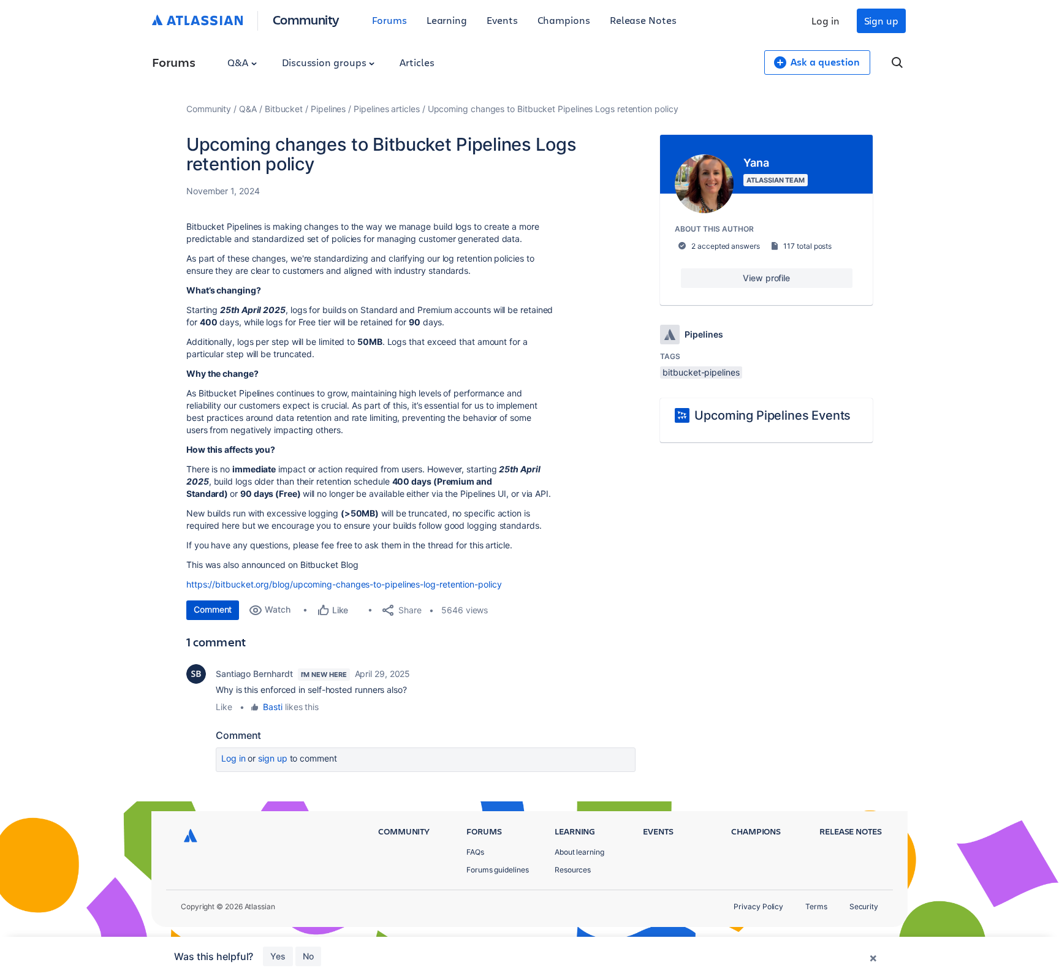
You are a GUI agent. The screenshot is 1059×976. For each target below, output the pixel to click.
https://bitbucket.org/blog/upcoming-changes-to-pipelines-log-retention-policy (344, 584)
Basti (273, 707)
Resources (573, 869)
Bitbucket (284, 109)
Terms (816, 906)
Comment (213, 609)
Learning (447, 19)
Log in (825, 20)
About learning (579, 852)
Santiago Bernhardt (254, 673)
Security (863, 906)
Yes (278, 956)
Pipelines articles (387, 109)
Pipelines (328, 109)
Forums (389, 19)
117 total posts (807, 246)
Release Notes (643, 19)
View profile (766, 278)
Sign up (881, 20)
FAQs (475, 852)
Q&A (239, 62)
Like (224, 707)
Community (306, 19)
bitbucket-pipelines (700, 372)
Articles (417, 62)
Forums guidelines (497, 869)
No (308, 956)
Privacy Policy (758, 906)
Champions (563, 19)
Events (502, 19)
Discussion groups (325, 62)
